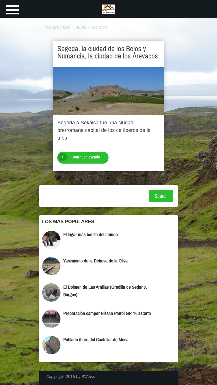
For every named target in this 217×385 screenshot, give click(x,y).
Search (161, 196)
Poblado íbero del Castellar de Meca (96, 339)
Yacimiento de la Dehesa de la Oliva (95, 261)
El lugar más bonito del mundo (90, 234)
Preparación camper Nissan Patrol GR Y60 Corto (107, 313)
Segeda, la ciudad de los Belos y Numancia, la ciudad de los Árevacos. (108, 52)
